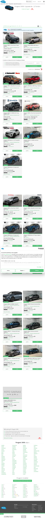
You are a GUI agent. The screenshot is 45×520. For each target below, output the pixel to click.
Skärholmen (25, 458)
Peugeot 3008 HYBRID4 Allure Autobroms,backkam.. (10, 401)
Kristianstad (14, 460)
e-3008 (24, 486)
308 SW (13, 487)
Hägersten (14, 448)
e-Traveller (25, 495)
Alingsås (2, 445)
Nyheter (33, 507)
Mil (19, 26)
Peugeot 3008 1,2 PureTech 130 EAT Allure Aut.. (11, 208)
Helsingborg (3, 472)
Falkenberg (3, 458)
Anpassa (22, 270)
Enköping (3, 456)
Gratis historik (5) (11, 364)
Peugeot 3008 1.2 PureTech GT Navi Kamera (11, 46)
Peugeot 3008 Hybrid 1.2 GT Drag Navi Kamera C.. (12, 141)
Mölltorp (24, 445)
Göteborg (3, 468)
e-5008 (24, 488)
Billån (39, 510)
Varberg (35, 456)
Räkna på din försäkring (8, 438)
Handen (2, 471)
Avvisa (8, 270)
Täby (34, 446)
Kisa (13, 457)
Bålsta (2, 453)
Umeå (35, 449)
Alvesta (2, 446)
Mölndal (24, 446)
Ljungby (13, 468)
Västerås (35, 464)
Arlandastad (3, 448)
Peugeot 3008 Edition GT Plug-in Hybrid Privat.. (32, 236)
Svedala (24, 469)
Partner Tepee (36, 488)
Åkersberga (36, 468)
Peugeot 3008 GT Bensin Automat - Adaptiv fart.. (31, 332)
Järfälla (13, 452)
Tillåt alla (37, 270)
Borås (2, 452)
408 (13, 491)
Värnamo (35, 463)
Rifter (35, 491)
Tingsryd (24, 471)
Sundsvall (24, 468)
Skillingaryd (25, 456)
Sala (24, 453)
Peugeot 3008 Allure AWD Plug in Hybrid (32, 358)
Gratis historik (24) (31, 119)
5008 (13, 492)
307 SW (13, 484)
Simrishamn (25, 454)
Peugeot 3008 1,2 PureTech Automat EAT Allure (32, 113)
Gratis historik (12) (31, 92)
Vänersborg (36, 461)
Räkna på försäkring (27, 54)
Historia (33, 510)
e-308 (24, 487)
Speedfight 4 (36, 494)
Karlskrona (14, 454)
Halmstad (3, 469)
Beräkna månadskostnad (14, 47)
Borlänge (2, 450)
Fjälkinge (2, 464)
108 (2, 487)
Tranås (24, 474)
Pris (17, 26)
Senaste (8, 26)
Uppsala (35, 452)
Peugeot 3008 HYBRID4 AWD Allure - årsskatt (31, 46)
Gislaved (2, 465)
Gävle (2, 467)
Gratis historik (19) (11, 92)
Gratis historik (30, 146)
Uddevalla (35, 448)
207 (2, 491)
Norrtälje (24, 449)
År (21, 26)
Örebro (35, 469)
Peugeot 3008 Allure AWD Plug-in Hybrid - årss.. (32, 86)
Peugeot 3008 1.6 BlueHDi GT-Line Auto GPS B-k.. (12, 86)
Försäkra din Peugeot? (26, 9)
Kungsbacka (14, 461)
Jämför (7, 57)
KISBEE (35, 484)
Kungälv (13, 464)
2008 (2, 488)
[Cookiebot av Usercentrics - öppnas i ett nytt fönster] (39, 249)
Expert (24, 497)
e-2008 (13, 497)
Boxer (13, 495)
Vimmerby (35, 458)
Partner (35, 487)
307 (2, 497)
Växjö (35, 467)
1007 (2, 484)
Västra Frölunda (36, 465)
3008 (2, 494)
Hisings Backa (3, 474)
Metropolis (36, 486)
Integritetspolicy (34, 509)
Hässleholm (14, 449)
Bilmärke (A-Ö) (13, 26)
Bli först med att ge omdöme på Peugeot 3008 (22, 480)
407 (13, 490)
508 (13, 494)
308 (13, 486)
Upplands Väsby (36, 450)
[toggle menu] (44, 2)
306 (2, 495)
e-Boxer (24, 490)
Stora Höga (25, 465)
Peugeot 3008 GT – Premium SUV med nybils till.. (12, 332)
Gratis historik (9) (31, 51)
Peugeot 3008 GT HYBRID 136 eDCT (11, 304)
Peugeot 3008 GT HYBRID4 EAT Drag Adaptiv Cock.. (11, 113)
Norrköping (25, 448)
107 (2, 486)
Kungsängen (14, 463)
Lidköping (14, 465)
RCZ (34, 490)
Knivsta (13, 458)
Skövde (24, 460)
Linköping (14, 467)
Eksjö (2, 454)
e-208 (24, 484)
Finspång (2, 463)
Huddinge (14, 446)
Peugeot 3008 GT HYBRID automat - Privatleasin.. (31, 141)
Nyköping (24, 450)
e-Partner (24, 492)
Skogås (24, 457)
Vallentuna (35, 453)
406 (13, 488)
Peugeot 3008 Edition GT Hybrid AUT (11, 167)
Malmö (13, 472)
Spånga (24, 461)
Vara (34, 454)
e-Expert (24, 491)
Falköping (3, 460)
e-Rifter (24, 494)
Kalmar (13, 453)
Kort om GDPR (40, 509)
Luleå (13, 469)
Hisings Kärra (14, 445)
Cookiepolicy (33, 508)
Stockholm (25, 464)
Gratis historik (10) (11, 52)
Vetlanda (35, 457)
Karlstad (13, 456)
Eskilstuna (3, 457)
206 (2, 490)
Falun (2, 461)
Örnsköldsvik (36, 471)
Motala (13, 474)
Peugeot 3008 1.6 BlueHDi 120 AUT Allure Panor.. (32, 208)
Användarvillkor (40, 508)
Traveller (35, 495)
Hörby (13, 450)
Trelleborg (35, 445)
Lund (13, 471)
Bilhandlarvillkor (40, 507)
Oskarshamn (25, 452)
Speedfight (36, 492)
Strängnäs (25, 467)
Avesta (2, 449)
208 (2, 492)
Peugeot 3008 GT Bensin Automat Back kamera (32, 305)
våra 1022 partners (8, 254)
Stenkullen (25, 463)
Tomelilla (24, 472)
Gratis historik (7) (11, 146)
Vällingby (35, 460)
